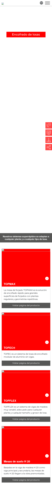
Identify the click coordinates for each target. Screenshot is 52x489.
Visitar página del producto (26, 305)
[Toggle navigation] (47, 3)
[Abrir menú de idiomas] (41, 3)
